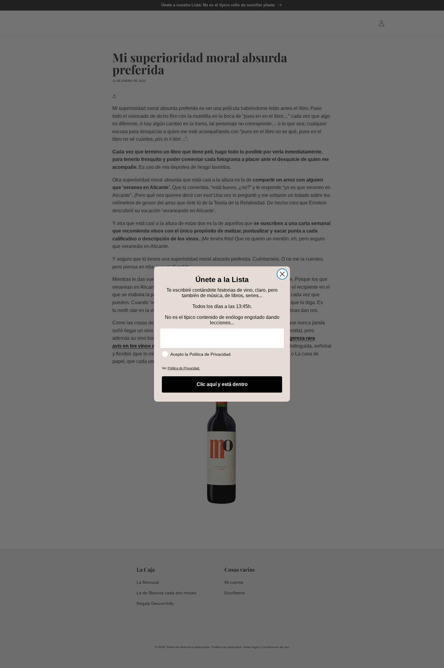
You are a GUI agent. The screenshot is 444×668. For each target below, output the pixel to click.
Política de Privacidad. (184, 368)
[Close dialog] (282, 274)
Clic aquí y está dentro (222, 384)
